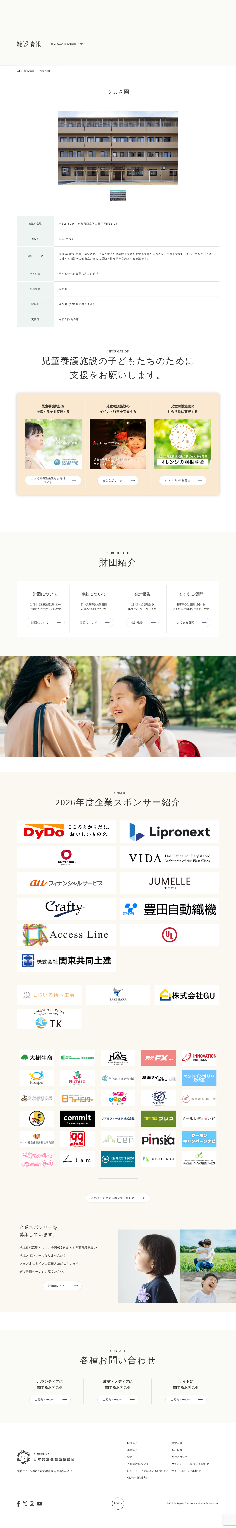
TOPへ (118, 1503)
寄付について (179, 1456)
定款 (130, 1456)
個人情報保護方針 (138, 1477)
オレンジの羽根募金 (177, 480)
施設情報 (29, 71)
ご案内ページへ (45, 1399)
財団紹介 (132, 1443)
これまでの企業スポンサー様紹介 (112, 1197)
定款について (88, 622)
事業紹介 (132, 1450)
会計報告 (137, 622)
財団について (40, 622)
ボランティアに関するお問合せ (190, 1463)
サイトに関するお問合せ (186, 1470)
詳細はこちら (57, 1285)
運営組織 (176, 1443)
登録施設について (138, 1463)
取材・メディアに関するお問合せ (147, 1470)
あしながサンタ (113, 480)
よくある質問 (185, 622)
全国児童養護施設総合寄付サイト (48, 480)
